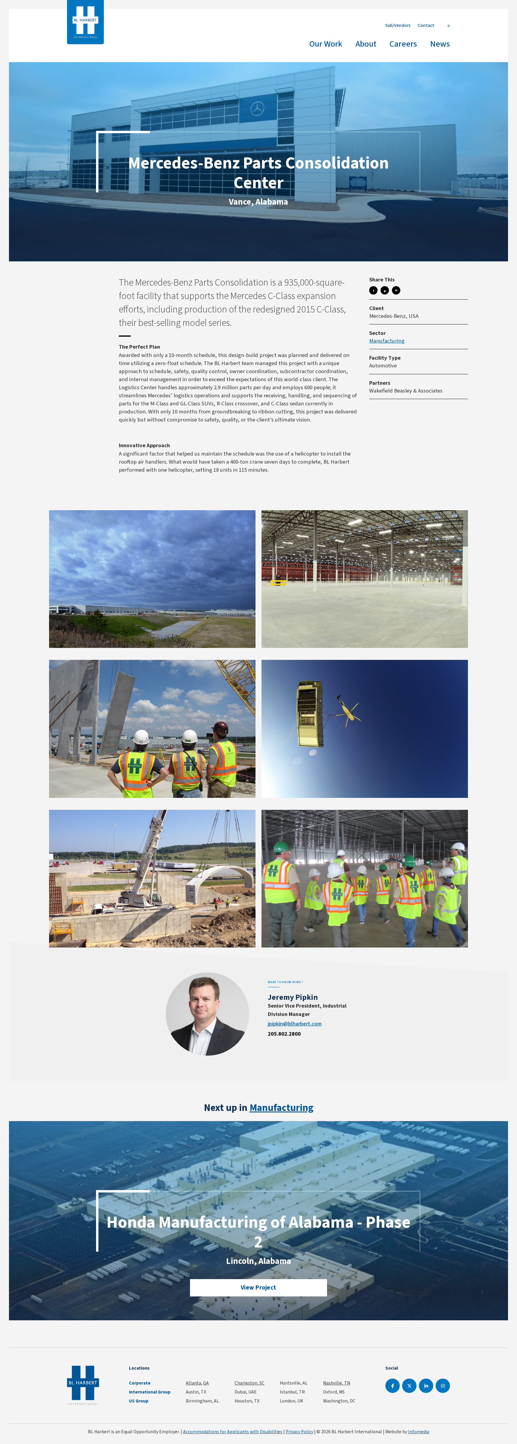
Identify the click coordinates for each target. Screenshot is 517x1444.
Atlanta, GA (197, 1383)
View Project (258, 1288)
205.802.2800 (284, 1033)
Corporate (139, 1383)
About (365, 43)
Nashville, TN (336, 1383)
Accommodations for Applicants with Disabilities (232, 1431)
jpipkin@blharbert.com (295, 1023)
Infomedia (418, 1431)
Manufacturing (387, 340)
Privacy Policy (299, 1431)
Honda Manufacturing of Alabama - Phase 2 (258, 1232)
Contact (426, 25)
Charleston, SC (249, 1383)
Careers (403, 43)
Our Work (325, 43)
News (440, 43)
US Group (138, 1401)
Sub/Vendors (397, 25)
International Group (150, 1392)
